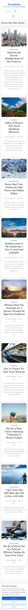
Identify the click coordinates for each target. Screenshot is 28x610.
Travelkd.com (14, 4)
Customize (14, 602)
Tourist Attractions (14, 49)
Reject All (14, 606)
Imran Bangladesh (11, 66)
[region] (14, 596)
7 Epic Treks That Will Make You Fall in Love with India (14, 493)
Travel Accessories (14, 543)
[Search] (15, 11)
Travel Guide (14, 120)
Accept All (14, 598)
